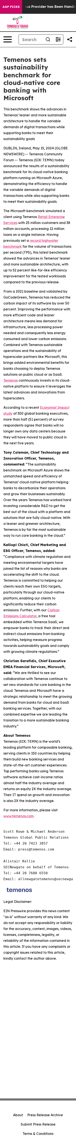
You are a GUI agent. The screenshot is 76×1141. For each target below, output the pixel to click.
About (18, 1115)
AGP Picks (11, 7)
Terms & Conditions (38, 1133)
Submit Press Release (38, 1124)
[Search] (48, 39)
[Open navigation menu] (7, 39)
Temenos (10, 380)
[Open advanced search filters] (58, 39)
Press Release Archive (45, 1115)
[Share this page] (70, 39)
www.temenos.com (18, 816)
